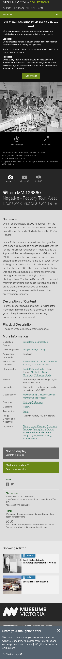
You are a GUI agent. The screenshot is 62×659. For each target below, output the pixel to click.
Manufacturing (44, 435)
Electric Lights (29, 426)
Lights (33, 435)
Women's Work (30, 438)
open (22, 514)
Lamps (26, 435)
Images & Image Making (34, 349)
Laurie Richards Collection (35, 342)
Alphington (36, 372)
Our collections (13, 8)
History (26, 407)
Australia (35, 365)
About (42, 8)
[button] (31, 14)
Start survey (12, 654)
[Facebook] (7, 484)
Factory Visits (39, 429)
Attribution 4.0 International (28, 527)
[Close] (58, 631)
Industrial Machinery (41, 432)
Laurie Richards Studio (33, 369)
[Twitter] (12, 484)
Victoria (26, 365)
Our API (30, 8)
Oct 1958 (45, 365)
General (51, 395)
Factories (27, 429)
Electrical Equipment (47, 426)
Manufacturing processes (35, 398)
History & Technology (33, 402)
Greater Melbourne (48, 362)
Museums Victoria (26, 2)
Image (26, 411)
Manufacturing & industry (35, 395)
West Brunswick (30, 362)
